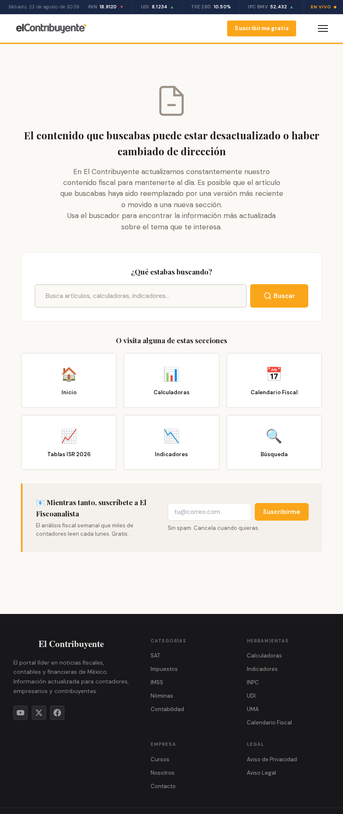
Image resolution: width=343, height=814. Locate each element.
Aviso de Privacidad (272, 759)
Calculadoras (264, 655)
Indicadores (262, 669)
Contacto (163, 786)
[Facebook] (57, 713)
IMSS (157, 682)
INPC (253, 682)
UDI (251, 695)
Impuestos (164, 669)
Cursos (160, 759)
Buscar (284, 296)
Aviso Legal (261, 772)
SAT (155, 655)
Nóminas (162, 695)
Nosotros (162, 772)
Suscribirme (281, 512)
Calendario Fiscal (269, 722)
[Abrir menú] (323, 28)
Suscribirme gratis (262, 28)
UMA (253, 709)
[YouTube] (20, 713)
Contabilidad (167, 709)
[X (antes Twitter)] (39, 713)
